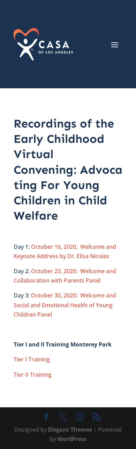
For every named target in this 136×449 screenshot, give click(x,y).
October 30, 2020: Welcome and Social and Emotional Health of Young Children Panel (65, 305)
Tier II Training (33, 374)
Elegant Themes (70, 429)
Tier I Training (32, 359)
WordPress (71, 439)
